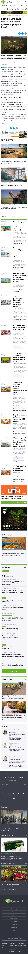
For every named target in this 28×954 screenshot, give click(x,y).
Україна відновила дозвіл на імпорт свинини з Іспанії (20, 328)
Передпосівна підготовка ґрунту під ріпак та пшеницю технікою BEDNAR (13, 697)
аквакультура (15, 243)
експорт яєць (15, 479)
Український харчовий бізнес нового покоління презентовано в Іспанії (19, 357)
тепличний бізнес (16, 291)
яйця (20, 479)
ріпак (17, 410)
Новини (9, 15)
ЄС (13, 321)
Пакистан (15, 431)
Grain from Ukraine (16, 433)
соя (25, 410)
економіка (17, 321)
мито (14, 410)
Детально (20, 502)
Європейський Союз (17, 408)
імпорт (17, 319)
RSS (14, 930)
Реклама (14, 924)
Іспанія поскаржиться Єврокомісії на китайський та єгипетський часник (18, 301)
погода (14, 458)
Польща (14, 267)
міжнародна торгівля (20, 348)
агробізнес (18, 375)
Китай (14, 319)
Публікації (14, 909)
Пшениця (23, 433)
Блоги (21, 5)
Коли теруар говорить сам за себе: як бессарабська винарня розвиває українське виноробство (13, 717)
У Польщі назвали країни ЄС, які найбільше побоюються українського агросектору (19, 253)
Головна (3, 15)
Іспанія (3, 123)
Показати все (13, 671)
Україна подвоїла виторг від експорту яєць (19, 468)
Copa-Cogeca (21, 410)
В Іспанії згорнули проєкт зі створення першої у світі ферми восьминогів (19, 226)
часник (21, 321)
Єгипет (24, 319)
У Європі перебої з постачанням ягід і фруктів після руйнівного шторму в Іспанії (20, 442)
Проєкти (14, 915)
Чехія (22, 431)
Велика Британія (20, 481)
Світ (13, 15)
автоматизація (16, 289)
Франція (21, 267)
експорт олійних (16, 406)
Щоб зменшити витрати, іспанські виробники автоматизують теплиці (19, 278)
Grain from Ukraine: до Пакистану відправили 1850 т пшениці (20, 418)
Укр (18, 2)
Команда (14, 921)
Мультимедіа (14, 918)
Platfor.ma (4, 64)
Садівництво (15, 461)
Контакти (14, 927)
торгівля (14, 377)
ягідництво (15, 459)
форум (14, 375)
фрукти (22, 459)
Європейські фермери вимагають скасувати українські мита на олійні (20, 387)
